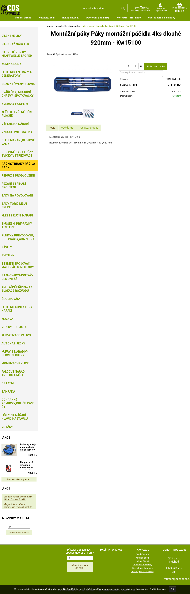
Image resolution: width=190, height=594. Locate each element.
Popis (52, 127)
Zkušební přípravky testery (16, 225)
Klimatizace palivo (16, 335)
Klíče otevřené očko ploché (17, 113)
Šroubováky (11, 299)
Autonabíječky (13, 343)
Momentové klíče (14, 363)
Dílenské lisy (11, 36)
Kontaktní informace (129, 17)
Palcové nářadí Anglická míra (13, 373)
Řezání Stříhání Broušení (13, 185)
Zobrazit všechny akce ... (19, 479)
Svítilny (8, 255)
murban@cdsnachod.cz (141, 10)
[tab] (52, 128)
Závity (6, 247)
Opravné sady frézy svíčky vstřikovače (17, 153)
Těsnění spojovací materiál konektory (17, 265)
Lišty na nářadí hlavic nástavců (14, 416)
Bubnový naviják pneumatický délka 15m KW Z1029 (29, 447)
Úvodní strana (23, 17)
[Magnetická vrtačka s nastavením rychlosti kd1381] (9, 468)
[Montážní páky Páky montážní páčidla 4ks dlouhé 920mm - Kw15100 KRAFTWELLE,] (83, 84)
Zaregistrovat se (160, 10)
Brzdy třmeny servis (18, 84)
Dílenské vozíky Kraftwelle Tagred (16, 54)
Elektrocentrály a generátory (16, 73)
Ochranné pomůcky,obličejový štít (17, 403)
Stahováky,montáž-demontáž (17, 277)
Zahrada (8, 391)
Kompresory (11, 64)
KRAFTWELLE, (173, 79)
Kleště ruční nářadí (17, 215)
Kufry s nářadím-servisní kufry (14, 353)
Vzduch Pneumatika (16, 132)
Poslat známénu (88, 127)
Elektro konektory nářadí (16, 308)
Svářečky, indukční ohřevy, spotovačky (17, 93)
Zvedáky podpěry (15, 104)
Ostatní (7, 383)
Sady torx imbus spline (14, 205)
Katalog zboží (47, 17)
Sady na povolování (17, 195)
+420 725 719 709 (141, 8)
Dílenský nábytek (15, 44)
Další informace (158, 589)
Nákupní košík (70, 17)
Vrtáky (7, 427)
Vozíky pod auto (14, 327)
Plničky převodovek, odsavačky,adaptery (17, 237)
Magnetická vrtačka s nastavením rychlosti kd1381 (26, 465)
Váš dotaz (67, 127)
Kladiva (7, 319)
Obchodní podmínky (97, 17)
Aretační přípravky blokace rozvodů (16, 288)
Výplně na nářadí (15, 124)
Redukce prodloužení (18, 175)
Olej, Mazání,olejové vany (18, 142)
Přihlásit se (160, 8)
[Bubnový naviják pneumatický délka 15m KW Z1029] (9, 450)
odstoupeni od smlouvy (161, 17)
